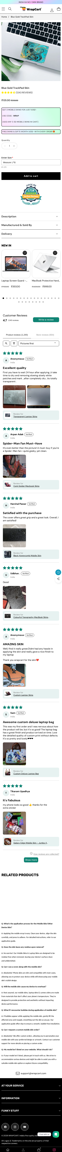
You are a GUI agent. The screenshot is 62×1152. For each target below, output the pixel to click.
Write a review (46, 319)
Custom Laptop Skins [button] (23, 695)
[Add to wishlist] (25, 253)
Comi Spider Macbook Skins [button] (26, 486)
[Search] (10, 9)
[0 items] (58, 9)
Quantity (5, 140)
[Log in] (52, 10)
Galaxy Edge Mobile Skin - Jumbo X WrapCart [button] (30, 843)
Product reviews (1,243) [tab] (17, 335)
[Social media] (58, 579)
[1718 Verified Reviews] (31, 205)
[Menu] (3, 9)
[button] (58, 585)
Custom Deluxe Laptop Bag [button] (26, 773)
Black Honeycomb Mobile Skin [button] (27, 555)
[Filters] (14, 343)
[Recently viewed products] (58, 572)
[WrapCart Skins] (31, 9)
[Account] (23, 1149)
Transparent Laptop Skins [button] (25, 416)
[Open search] (6, 343)
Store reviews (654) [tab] (45, 335)
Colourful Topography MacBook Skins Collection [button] (30, 617)
